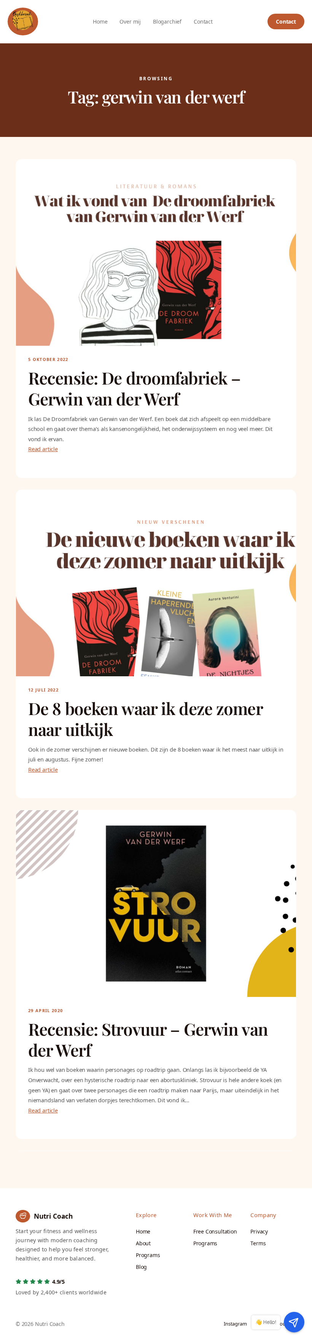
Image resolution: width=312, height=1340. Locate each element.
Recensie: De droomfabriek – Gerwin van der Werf (134, 388)
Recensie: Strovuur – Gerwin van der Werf (148, 1039)
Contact (286, 21)
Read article (43, 449)
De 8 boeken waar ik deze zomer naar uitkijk (145, 719)
